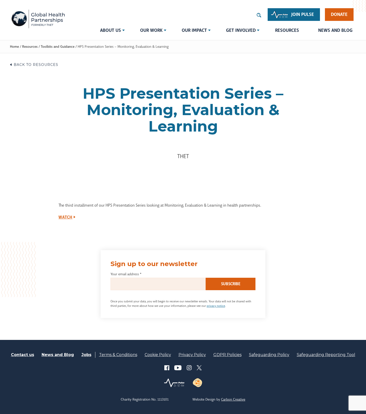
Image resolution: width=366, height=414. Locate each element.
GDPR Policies (227, 354)
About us (110, 30)
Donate (339, 14)
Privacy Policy (192, 354)
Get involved (241, 30)
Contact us (22, 354)
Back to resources (36, 64)
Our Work (151, 30)
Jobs (86, 354)
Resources (287, 30)
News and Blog (335, 30)
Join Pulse (302, 14)
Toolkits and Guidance (57, 46)
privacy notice (216, 306)
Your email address (126, 274)
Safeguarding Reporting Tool (326, 354)
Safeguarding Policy (269, 354)
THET (38, 18)
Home (14, 46)
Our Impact (194, 30)
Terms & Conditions (118, 354)
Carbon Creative (233, 399)
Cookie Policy (158, 354)
